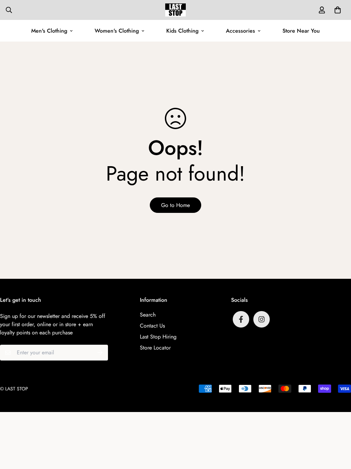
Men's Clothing (49, 31)
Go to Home (175, 205)
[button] (336, 10)
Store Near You (301, 31)
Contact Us (152, 326)
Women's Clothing (117, 31)
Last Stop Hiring (158, 337)
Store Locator (155, 348)
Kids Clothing (182, 31)
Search (148, 315)
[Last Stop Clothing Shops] (175, 10)
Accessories (240, 31)
